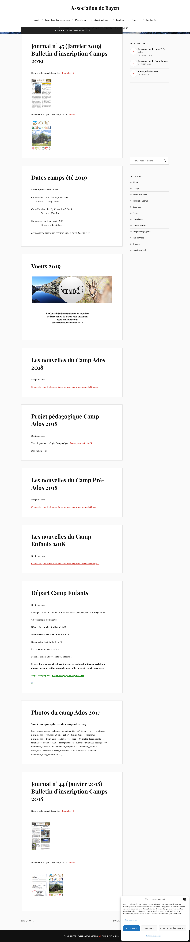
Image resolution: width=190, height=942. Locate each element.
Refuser (149, 928)
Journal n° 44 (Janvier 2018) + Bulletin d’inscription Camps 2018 (69, 791)
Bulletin (72, 114)
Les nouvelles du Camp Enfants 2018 (61, 540)
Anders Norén (119, 936)
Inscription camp (140, 200)
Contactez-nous (69, 28)
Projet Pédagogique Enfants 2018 (68, 675)
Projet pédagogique (141, 231)
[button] (185, 899)
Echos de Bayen (140, 194)
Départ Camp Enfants (59, 592)
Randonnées (151, 20)
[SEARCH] (165, 161)
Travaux (136, 244)
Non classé (138, 219)
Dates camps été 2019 (59, 177)
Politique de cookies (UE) (117, 28)
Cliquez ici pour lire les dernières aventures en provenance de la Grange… (65, 386)
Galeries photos (101, 20)
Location (120, 20)
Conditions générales (91, 28)
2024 (135, 182)
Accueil (36, 20)
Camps (135, 20)
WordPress (92, 936)
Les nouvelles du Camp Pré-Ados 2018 (67, 483)
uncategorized (139, 250)
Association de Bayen (95, 8)
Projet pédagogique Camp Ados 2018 (65, 419)
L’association (80, 20)
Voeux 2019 (46, 266)
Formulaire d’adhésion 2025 (57, 20)
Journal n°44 (68, 810)
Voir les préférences (172, 928)
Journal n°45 (68, 72)
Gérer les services (131, 920)
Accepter (131, 928)
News (135, 213)
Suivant (118, 921)
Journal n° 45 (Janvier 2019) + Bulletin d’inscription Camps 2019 (69, 53)
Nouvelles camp (140, 225)
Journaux (137, 207)
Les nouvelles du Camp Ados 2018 (68, 363)
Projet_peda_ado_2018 (81, 443)
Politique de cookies (153, 936)
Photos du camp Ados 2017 (65, 712)
